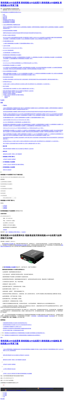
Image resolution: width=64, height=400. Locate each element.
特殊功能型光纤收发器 (34, 32)
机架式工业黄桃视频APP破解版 (24, 27)
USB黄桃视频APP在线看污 (15, 38)
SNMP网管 (14, 88)
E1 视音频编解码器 (13, 58)
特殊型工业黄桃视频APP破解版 (51, 27)
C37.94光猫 (44, 83)
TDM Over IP (6, 60)
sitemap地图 (23, 390)
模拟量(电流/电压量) (18, 37)
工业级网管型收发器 (20, 109)
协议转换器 (3, 193)
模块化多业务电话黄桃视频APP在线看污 (18, 68)
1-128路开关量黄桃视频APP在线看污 (11, 43)
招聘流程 (9, 368)
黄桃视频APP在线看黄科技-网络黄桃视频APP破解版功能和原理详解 (17, 328)
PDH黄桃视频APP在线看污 (6, 188)
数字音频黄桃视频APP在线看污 (10, 57)
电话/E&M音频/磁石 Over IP (18, 62)
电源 (28, 88)
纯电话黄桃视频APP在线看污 (29, 67)
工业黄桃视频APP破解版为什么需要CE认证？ (12, 326)
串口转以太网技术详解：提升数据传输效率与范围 (13, 330)
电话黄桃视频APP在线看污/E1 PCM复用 (12, 65)
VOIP (30, 88)
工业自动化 (31, 90)
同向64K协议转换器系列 (41, 79)
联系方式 (7, 96)
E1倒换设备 (23, 88)
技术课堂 (9, 92)
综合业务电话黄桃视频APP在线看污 (44, 67)
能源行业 (22, 90)
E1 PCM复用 (5, 67)
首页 (4, 14)
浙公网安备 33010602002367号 (46, 388)
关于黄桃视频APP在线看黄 (9, 21)
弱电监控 (26, 90)
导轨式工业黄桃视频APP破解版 (10, 27)
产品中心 (5, 15)
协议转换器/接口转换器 (8, 77)
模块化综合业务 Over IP (29, 62)
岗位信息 (14, 368)
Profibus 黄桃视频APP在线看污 (28, 38)
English (2, 100)
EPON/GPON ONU (15, 48)
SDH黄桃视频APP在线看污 (26, 74)
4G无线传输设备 (6, 52)
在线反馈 (9, 169)
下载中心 (14, 92)
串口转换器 (3, 186)
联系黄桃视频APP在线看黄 (9, 22)
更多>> (8, 28)
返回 (1, 337)
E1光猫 (4, 83)
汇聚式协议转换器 (51, 79)
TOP (4, 396)
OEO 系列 (19, 88)
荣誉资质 (14, 94)
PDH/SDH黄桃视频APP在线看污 (10, 71)
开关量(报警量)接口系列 (8, 41)
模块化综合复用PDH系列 (14, 74)
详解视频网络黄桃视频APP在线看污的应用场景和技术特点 (15, 322)
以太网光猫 (16, 83)
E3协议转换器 (25, 79)
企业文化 (9, 94)
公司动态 (5, 93)
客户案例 (18, 94)
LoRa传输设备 (13, 52)
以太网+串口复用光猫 (29, 83)
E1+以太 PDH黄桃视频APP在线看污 (25, 73)
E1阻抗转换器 (6, 88)
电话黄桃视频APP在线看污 (6, 183)
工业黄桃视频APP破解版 (5, 181)
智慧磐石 (14, 90)
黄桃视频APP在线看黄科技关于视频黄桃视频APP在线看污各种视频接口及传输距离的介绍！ (24, 332)
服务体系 (5, 92)
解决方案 (5, 17)
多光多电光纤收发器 (15, 32)
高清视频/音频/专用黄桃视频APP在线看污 (12, 54)
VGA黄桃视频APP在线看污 (37, 57)
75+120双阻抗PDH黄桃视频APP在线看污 (42, 73)
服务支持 (5, 18)
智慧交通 (5, 90)
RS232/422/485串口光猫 (8, 37)
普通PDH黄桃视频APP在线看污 (10, 73)
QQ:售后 (5, 395)
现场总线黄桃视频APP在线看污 (13, 115)
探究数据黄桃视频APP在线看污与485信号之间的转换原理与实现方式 (17, 324)
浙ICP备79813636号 (11, 390)
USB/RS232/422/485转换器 (38, 37)
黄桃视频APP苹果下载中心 (9, 19)
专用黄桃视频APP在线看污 (24, 58)
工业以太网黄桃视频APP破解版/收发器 (11, 24)
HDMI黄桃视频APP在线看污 (19, 125)
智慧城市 (9, 90)
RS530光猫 (21, 83)
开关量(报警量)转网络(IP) (25, 43)
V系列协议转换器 (32, 79)
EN (19, 9)
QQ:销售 (5, 394)
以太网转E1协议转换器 (8, 79)
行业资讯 (9, 93)
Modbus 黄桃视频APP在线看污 (41, 38)
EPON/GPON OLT (7, 48)
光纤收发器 (3, 190)
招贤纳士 (22, 94)
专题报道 (14, 93)
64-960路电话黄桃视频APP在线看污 (18, 131)
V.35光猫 (12, 83)
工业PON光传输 (6, 45)
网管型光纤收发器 (24, 32)
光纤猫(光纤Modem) (7, 81)
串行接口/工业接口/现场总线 (9, 35)
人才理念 (5, 368)
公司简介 (5, 94)
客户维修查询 (19, 92)
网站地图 (18, 390)
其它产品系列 (6, 86)
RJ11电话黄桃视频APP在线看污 (16, 67)
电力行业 (18, 90)
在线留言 (5, 229)
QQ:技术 (5, 392)
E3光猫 (8, 83)
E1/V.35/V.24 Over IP (7, 62)
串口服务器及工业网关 (28, 37)
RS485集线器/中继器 (49, 37)
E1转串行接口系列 (17, 79)
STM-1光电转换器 (38, 83)
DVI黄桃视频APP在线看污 (49, 57)
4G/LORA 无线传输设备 (8, 50)
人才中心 (5, 366)
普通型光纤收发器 (7, 32)
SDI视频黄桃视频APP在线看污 (24, 57)
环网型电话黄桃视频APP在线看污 (34, 68)
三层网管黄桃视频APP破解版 (37, 27)
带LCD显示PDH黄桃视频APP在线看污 (14, 135)
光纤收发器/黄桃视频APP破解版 (10, 30)
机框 (10, 88)
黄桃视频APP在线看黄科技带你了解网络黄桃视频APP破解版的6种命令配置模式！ (22, 335)
